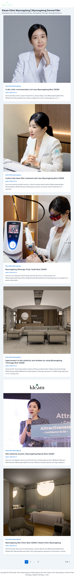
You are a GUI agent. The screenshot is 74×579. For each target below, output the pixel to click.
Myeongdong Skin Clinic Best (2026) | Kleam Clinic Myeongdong (33, 543)
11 (38, 562)
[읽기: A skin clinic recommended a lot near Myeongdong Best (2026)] (37, 49)
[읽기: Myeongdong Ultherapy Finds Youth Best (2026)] (37, 229)
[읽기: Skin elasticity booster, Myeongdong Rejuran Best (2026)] (37, 413)
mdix (47, 575)
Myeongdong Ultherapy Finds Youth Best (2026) (26, 269)
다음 (67, 562)
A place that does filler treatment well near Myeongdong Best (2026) (34, 178)
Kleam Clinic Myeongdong (13, 86)
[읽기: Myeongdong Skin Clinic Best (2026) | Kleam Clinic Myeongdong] (37, 502)
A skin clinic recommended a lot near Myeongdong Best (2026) (32, 89)
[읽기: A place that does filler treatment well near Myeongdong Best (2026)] (37, 138)
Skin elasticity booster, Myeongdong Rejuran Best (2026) (29, 454)
